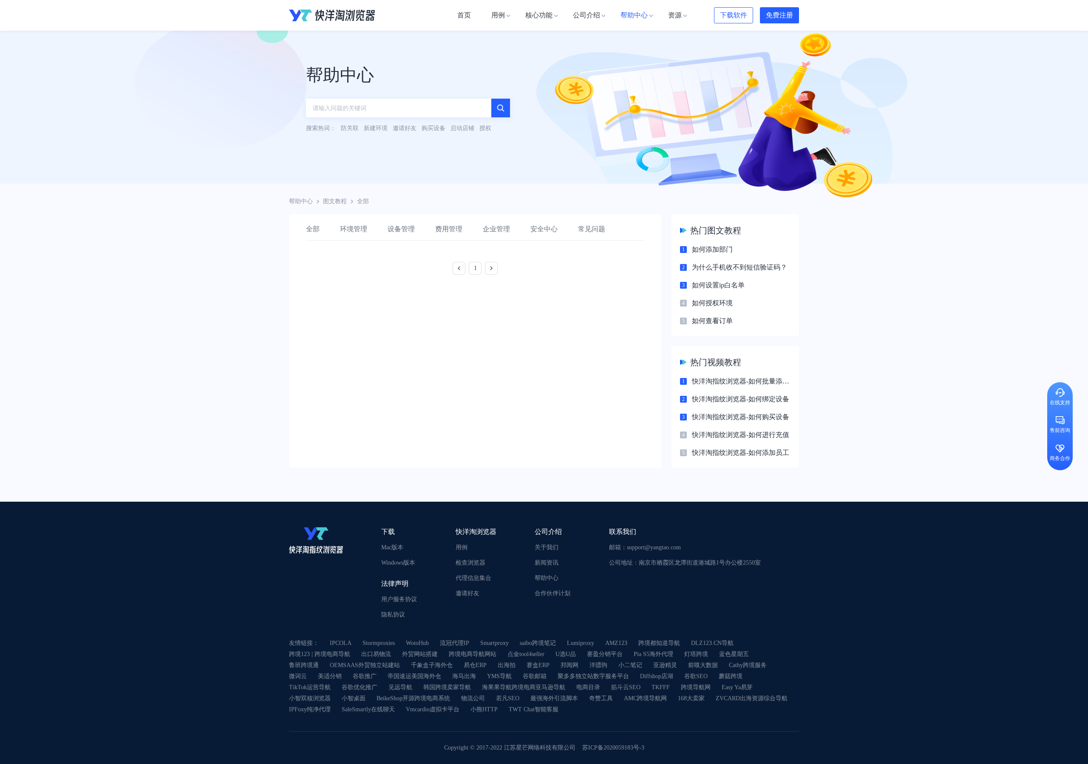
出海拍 (507, 665)
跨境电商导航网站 (472, 654)
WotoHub (417, 643)
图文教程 (335, 201)
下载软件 (733, 15)
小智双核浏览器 (310, 698)
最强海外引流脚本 (554, 698)
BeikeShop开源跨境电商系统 (413, 698)
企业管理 (496, 229)
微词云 (298, 676)
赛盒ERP (538, 665)
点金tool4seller (525, 654)
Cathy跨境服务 (748, 665)
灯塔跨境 (696, 654)
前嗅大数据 (703, 665)
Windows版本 (398, 563)
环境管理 (353, 229)
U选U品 (565, 654)
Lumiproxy (580, 643)
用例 (462, 547)
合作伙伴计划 (552, 593)
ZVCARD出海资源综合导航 (752, 698)
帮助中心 (301, 201)
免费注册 (779, 15)
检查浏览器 (470, 563)
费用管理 (448, 229)
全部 (313, 229)
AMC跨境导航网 (645, 698)
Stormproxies (379, 643)
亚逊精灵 (665, 665)
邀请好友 (467, 593)
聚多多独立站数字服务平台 (593, 676)
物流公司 (473, 698)
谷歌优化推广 (359, 687)
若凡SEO (507, 698)
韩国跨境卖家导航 (447, 687)
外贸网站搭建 (420, 654)
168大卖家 (691, 698)
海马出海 (464, 676)
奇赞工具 (601, 698)
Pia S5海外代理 (653, 654)
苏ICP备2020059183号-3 (613, 747)
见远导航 (400, 687)
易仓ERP (475, 665)
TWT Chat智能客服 (533, 709)
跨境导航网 (696, 687)
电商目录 (588, 687)
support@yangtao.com (654, 547)
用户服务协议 (399, 599)
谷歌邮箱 (535, 676)
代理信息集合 (473, 578)
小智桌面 (354, 698)
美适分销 (330, 676)
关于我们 (546, 547)
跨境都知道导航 (659, 643)
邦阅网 (569, 665)
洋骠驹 (598, 665)
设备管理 (401, 229)
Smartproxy (494, 643)
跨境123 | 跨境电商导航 (319, 654)
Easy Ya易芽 (737, 687)
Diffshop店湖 (656, 676)
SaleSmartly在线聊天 (368, 709)
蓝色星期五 (734, 654)
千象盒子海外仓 (432, 665)
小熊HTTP (484, 709)
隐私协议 (393, 614)
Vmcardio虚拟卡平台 (432, 709)
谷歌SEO (696, 676)
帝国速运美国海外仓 (414, 676)
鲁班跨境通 (304, 665)
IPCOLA (340, 643)
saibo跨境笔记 (538, 643)
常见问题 (591, 229)
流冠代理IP (454, 643)
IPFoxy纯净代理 (310, 709)
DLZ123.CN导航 (712, 643)
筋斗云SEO (625, 687)
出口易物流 (376, 654)
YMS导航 (499, 676)
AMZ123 (616, 643)
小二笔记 (630, 665)
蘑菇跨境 (730, 676)
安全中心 (544, 229)
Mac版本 (392, 547)
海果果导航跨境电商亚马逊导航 (523, 687)
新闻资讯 (546, 563)
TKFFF (661, 687)
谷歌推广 (365, 676)
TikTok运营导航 (310, 687)
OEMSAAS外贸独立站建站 (365, 665)
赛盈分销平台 (605, 654)
